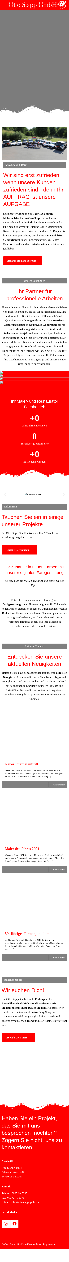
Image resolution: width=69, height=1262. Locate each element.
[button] (5, 494)
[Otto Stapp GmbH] (38, 5)
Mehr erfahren (59, 785)
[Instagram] (6, 1224)
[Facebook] (14, 1224)
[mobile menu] (4, 5)
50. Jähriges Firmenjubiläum (27, 934)
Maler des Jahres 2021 (22, 849)
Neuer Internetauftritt (21, 764)
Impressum (49, 1244)
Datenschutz (34, 1244)
